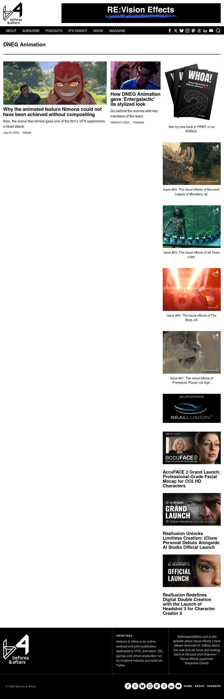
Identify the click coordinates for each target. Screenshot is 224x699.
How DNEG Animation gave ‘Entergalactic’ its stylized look (135, 98)
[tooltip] (169, 30)
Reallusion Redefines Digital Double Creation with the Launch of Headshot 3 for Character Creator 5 (189, 603)
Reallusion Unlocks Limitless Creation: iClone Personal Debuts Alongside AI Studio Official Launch (191, 540)
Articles (27, 132)
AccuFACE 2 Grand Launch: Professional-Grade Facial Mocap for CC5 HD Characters (191, 479)
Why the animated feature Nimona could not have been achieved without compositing (52, 111)
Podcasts (138, 122)
